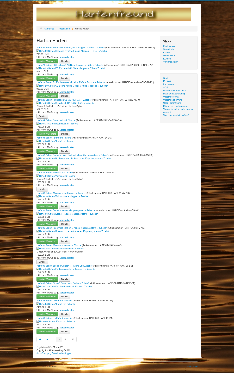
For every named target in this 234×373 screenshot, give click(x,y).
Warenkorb (168, 49)
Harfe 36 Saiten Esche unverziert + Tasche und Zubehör (64, 265)
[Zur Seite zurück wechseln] (47, 339)
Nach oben (192, 366)
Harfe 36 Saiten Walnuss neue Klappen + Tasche (61, 193)
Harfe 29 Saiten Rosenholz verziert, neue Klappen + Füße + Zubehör (70, 47)
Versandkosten (67, 57)
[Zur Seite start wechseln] (40, 339)
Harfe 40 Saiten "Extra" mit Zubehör (54, 318)
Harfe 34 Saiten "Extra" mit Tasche (54, 137)
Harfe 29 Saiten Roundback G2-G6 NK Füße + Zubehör (64, 99)
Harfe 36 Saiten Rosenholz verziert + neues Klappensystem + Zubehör (71, 227)
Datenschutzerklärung (174, 93)
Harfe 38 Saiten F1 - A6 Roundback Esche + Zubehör (63, 283)
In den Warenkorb (47, 61)
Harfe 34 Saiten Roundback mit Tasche (56, 120)
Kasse (166, 52)
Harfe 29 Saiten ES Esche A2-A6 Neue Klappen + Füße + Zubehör (69, 65)
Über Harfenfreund (172, 102)
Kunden (167, 58)
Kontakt (167, 81)
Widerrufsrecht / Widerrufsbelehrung (172, 98)
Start (165, 78)
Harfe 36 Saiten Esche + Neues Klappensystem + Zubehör (66, 210)
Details (64, 61)
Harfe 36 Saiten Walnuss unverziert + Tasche (59, 245)
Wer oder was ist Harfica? (176, 115)
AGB (165, 87)
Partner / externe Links (174, 90)
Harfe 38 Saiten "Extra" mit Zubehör (54, 300)
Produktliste (169, 46)
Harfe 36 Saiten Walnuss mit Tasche (54, 172)
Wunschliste (169, 55)
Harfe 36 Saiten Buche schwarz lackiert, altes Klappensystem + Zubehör (72, 155)
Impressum (168, 84)
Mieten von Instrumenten (175, 105)
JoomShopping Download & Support (54, 353)
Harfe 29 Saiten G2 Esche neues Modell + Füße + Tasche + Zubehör (71, 82)
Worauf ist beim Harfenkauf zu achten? (178, 110)
